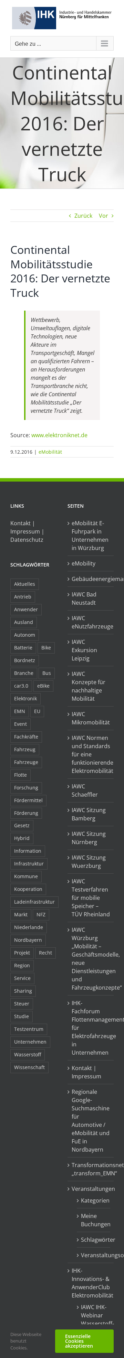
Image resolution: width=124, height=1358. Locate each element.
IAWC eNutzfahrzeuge (91, 622)
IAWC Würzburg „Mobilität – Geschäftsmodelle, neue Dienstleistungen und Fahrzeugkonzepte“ (91, 958)
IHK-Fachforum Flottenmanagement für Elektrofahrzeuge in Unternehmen (91, 1027)
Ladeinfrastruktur (34, 901)
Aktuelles (24, 584)
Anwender (26, 609)
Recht (45, 952)
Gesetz (22, 825)
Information (27, 851)
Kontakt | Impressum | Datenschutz (27, 531)
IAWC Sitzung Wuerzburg (89, 862)
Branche (23, 673)
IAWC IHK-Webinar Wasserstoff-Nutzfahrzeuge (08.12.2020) (94, 1323)
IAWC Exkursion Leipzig (84, 650)
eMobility (83, 563)
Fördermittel (28, 800)
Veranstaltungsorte (94, 1255)
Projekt (22, 952)
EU (37, 711)
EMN (19, 711)
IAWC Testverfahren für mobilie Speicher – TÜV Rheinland (91, 897)
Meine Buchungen (94, 1220)
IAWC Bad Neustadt (84, 598)
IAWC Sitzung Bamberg (89, 814)
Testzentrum (28, 1029)
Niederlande (28, 927)
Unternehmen (30, 1041)
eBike (43, 685)
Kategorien (94, 1200)
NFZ (41, 914)
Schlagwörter (94, 1239)
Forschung (26, 787)
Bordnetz (24, 660)
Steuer (21, 1003)
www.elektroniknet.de (59, 435)
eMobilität (50, 452)
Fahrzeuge (26, 762)
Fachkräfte (26, 736)
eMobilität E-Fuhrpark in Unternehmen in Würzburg (90, 535)
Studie (21, 1016)
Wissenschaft (29, 1067)
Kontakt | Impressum (86, 1072)
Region (22, 965)
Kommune (26, 876)
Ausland (23, 622)
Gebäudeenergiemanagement (91, 579)
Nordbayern (28, 940)
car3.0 (21, 685)
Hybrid (22, 838)
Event (20, 724)
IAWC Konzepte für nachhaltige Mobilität (88, 686)
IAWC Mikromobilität (91, 718)
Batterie (23, 647)
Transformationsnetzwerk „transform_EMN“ (91, 1169)
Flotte (20, 775)
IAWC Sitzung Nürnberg (89, 838)
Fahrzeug (24, 749)
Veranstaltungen (91, 1189)
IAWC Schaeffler (85, 790)
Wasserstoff (27, 1054)
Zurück (83, 215)
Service (22, 978)
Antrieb (22, 596)
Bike (46, 647)
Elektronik (25, 698)
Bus (46, 673)
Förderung (26, 813)
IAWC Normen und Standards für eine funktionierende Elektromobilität (91, 754)
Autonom (24, 635)
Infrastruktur (29, 863)
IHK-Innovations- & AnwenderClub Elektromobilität (91, 1283)
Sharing (23, 991)
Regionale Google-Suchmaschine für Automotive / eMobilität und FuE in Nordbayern (91, 1120)
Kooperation (28, 889)
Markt (21, 914)
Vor (103, 215)
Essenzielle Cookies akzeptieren (79, 1341)
